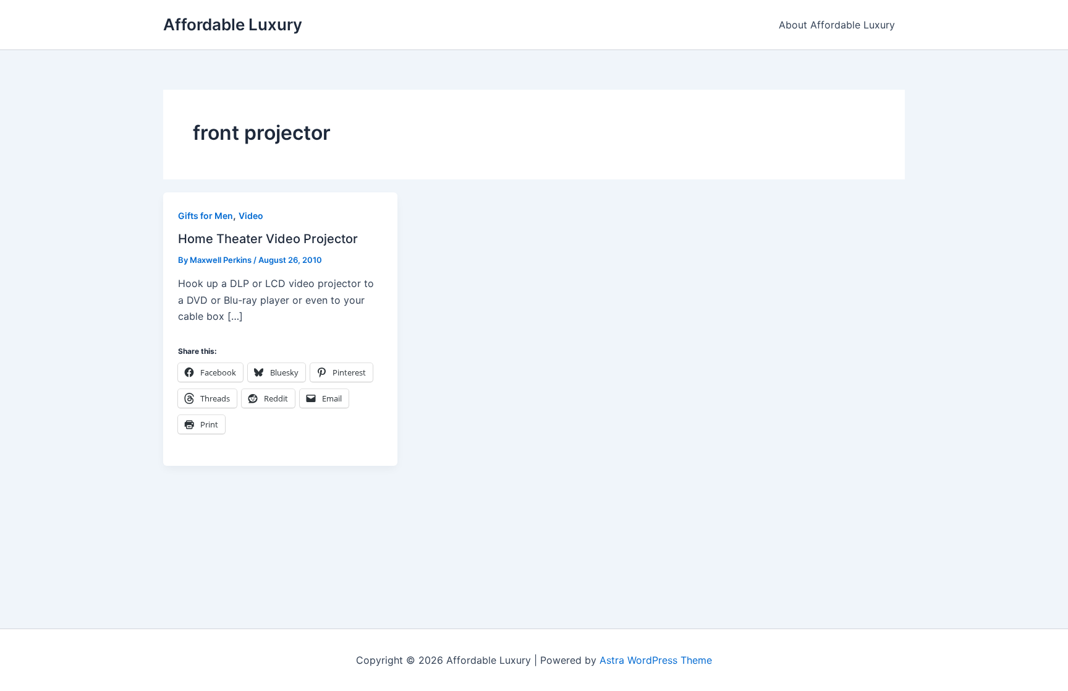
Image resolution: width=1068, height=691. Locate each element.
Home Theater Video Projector (268, 238)
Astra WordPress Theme (656, 660)
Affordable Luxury (232, 24)
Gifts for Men (205, 215)
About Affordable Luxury (837, 25)
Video (251, 215)
